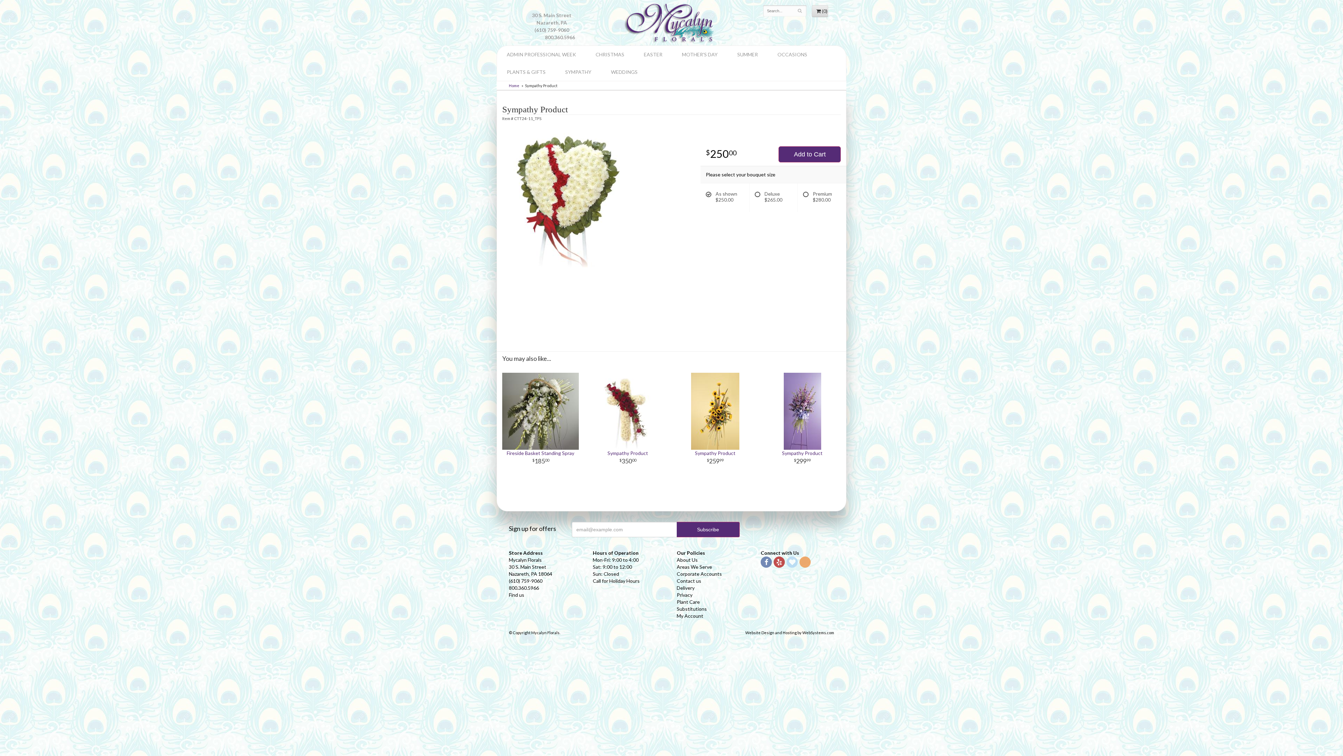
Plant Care (688, 602)
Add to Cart (810, 154)
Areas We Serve (694, 567)
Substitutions (692, 609)
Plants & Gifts (526, 72)
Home (514, 85)
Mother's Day (700, 54)
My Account (690, 616)
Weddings (624, 72)
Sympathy (578, 72)
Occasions (792, 54)
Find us (516, 595)
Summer (747, 54)
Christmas (610, 54)
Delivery (686, 588)
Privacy (684, 595)
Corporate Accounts (699, 574)
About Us (687, 560)
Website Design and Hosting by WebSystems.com (789, 632)
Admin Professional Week (541, 54)
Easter (653, 54)
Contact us (689, 581)
